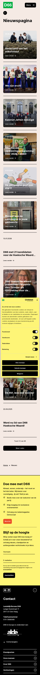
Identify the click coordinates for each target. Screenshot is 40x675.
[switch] (35, 337)
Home (5, 465)
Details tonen (30, 357)
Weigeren (20, 373)
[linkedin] (9, 590)
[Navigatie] (34, 590)
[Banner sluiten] (37, 300)
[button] (30, 5)
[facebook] (5, 590)
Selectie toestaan (20, 368)
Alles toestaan (20, 362)
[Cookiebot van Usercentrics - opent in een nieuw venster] (25, 300)
